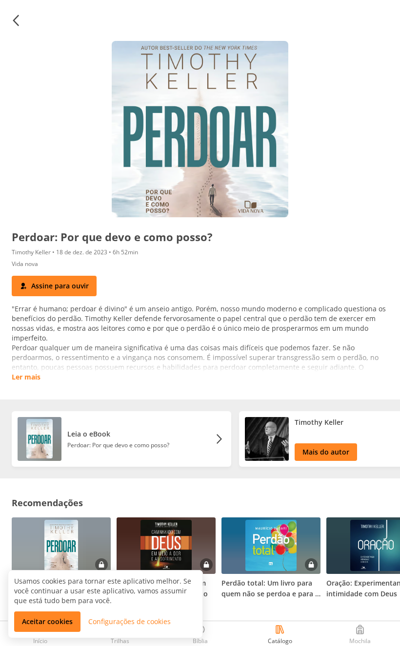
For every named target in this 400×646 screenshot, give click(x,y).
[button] (15, 20)
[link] (121, 439)
